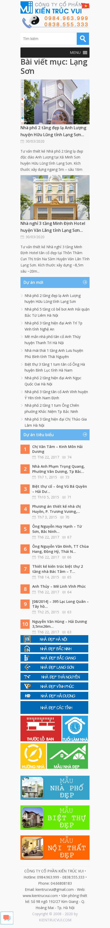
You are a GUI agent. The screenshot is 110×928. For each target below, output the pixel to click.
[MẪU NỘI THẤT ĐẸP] (55, 858)
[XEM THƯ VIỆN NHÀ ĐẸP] (67, 767)
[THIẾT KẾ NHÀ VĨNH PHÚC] (54, 688)
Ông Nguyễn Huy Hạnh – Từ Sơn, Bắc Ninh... (57, 529)
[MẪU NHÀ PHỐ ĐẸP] (55, 798)
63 (69, 612)
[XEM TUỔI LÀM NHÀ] (75, 739)
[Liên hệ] (55, 26)
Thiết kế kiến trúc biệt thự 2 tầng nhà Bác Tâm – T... (57, 569)
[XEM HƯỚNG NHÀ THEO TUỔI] (33, 767)
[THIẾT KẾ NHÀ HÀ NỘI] (54, 641)
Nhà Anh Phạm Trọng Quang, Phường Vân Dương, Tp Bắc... (58, 469)
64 (69, 592)
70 (67, 517)
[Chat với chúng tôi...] (7, 923)
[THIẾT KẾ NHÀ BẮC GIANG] (54, 660)
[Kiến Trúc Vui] (55, 7)
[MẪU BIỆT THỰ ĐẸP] (55, 828)
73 (67, 477)
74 (69, 457)
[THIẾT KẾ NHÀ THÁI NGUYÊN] (54, 679)
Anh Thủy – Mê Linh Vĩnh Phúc (59, 586)
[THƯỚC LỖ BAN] (41, 739)
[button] (75, 52)
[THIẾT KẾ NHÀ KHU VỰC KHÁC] (54, 712)
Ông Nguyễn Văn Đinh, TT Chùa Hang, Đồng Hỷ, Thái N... (60, 549)
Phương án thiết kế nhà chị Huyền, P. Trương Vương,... (56, 509)
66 (69, 557)
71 (69, 497)
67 (69, 537)
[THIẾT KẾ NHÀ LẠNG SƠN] (54, 669)
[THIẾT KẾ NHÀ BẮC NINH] (54, 650)
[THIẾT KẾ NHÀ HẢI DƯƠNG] (54, 698)
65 (69, 577)
